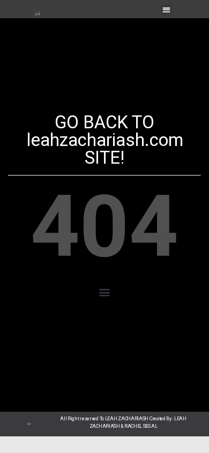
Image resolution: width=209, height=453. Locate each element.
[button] (167, 9)
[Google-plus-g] (29, 424)
